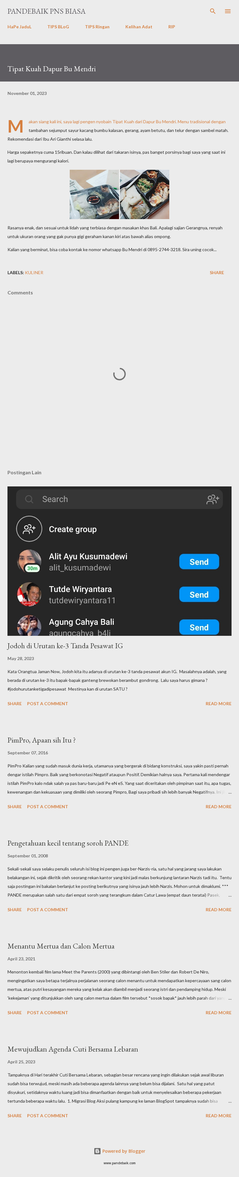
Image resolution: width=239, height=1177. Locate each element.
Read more (219, 703)
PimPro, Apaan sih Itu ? (41, 740)
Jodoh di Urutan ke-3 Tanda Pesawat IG (65, 645)
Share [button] (217, 272)
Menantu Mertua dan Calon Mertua (61, 946)
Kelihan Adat (138, 26)
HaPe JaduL (19, 26)
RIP (171, 26)
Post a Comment (47, 703)
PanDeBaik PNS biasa (46, 11)
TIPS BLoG (58, 26)
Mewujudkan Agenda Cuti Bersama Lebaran (72, 1049)
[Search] (213, 11)
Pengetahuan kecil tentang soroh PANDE (68, 843)
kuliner (34, 272)
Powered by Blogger (123, 1151)
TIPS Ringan (97, 26)
